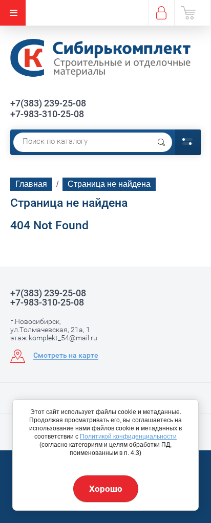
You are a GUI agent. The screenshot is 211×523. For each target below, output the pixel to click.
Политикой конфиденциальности (128, 436)
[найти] (161, 142)
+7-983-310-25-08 (47, 113)
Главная (31, 184)
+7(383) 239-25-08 (48, 103)
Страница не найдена (109, 184)
